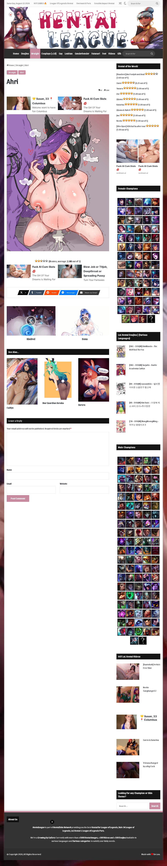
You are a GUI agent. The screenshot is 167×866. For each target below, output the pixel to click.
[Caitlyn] (22, 381)
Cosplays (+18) (49, 53)
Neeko (119, 120)
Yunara (119, 88)
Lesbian (69, 53)
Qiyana (119, 99)
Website (63, 483)
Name (9, 469)
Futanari (95, 53)
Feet (104, 53)
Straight (35, 53)
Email (9, 483)
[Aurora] (93, 380)
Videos (111, 53)
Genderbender (82, 53)
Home (16, 53)
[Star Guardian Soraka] (57, 379)
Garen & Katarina (151, 740)
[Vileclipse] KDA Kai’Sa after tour (131, 126)
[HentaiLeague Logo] (83, 28)
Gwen (118, 83)
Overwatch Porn (83, 3)
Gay (60, 53)
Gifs (119, 53)
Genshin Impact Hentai (104, 3)
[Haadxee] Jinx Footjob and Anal (130, 74)
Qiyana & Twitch (123, 110)
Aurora (81, 404)
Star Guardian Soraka (53, 403)
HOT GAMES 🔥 (40, 3)
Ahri (22, 72)
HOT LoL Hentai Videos (129, 656)
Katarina (120, 104)
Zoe (118, 94)
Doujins (25, 53)
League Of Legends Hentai (61, 3)
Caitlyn (10, 407)
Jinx (118, 115)
